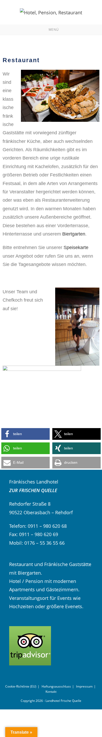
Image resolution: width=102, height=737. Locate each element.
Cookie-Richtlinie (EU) (20, 686)
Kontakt (51, 691)
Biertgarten (73, 234)
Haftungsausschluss (56, 686)
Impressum (84, 686)
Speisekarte (76, 247)
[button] (25, 434)
